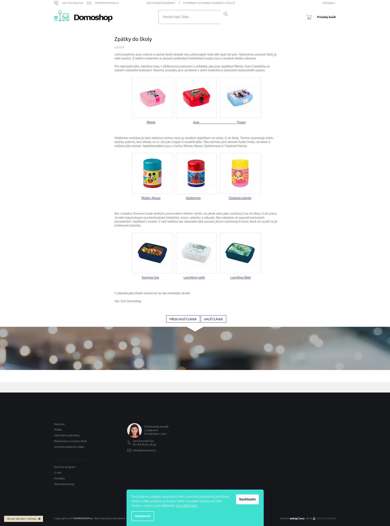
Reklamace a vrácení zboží (70, 441)
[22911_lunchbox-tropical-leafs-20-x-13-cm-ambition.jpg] (240, 247)
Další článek (213, 319)
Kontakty (59, 478)
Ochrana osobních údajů (69, 446)
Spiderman (193, 198)
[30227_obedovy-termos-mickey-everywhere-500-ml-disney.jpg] (152, 168)
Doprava (59, 424)
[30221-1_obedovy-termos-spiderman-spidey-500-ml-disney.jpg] (196, 168)
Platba (58, 429)
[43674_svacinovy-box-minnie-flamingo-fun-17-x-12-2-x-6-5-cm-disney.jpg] (152, 92)
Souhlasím (247, 499)
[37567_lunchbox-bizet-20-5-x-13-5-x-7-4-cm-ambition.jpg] (196, 247)
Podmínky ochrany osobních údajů (209, 3)
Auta (214, 122)
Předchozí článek (183, 319)
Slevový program (65, 466)
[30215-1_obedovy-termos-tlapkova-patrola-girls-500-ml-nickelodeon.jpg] (240, 168)
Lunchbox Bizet (240, 277)
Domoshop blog (64, 484)
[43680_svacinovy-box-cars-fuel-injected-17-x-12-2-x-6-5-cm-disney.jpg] (196, 92)
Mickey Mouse (151, 198)
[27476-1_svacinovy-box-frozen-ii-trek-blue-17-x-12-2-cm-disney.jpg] (240, 92)
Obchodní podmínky (160, 3)
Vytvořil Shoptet (326, 518)
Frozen (241, 122)
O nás (57, 472)
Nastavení (143, 516)
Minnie (151, 122)
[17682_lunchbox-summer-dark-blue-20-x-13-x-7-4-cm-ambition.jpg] (152, 247)
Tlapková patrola (239, 198)
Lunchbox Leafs (194, 277)
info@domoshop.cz (144, 450)
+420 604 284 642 (143, 440)
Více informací (186, 506)
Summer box (150, 277)
